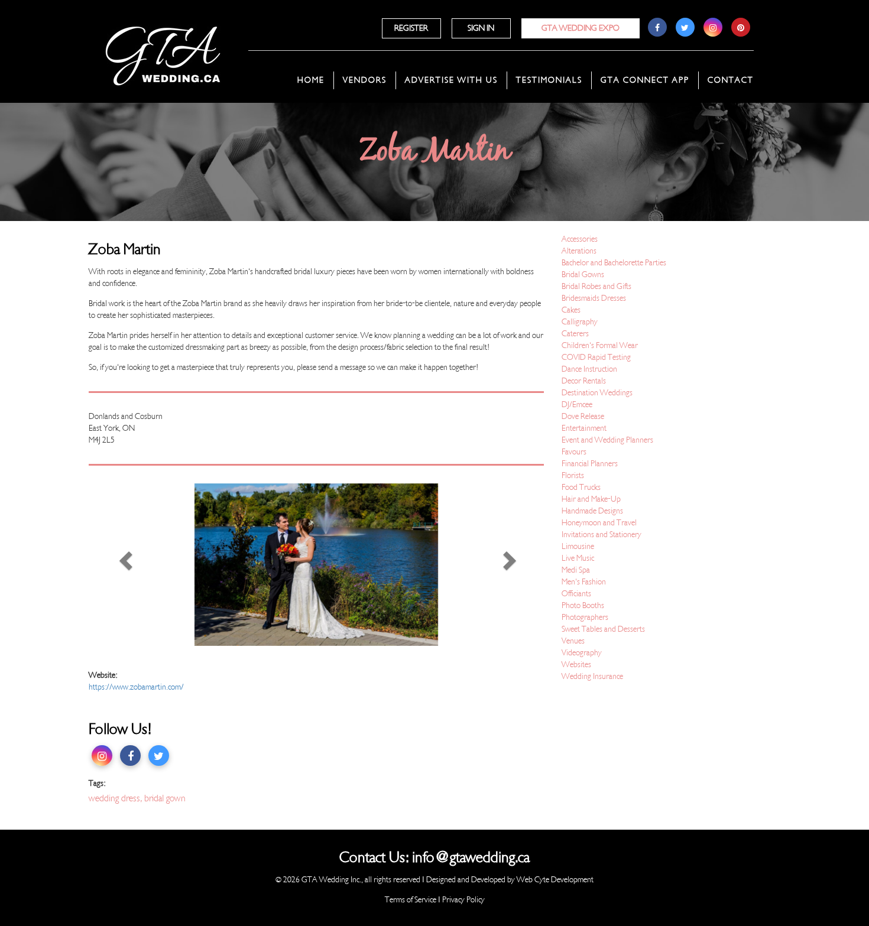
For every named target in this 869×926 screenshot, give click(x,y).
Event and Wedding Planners (607, 440)
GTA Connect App (645, 80)
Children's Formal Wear (600, 345)
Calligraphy (580, 322)
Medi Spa (576, 570)
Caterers (575, 334)
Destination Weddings (597, 393)
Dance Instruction (589, 369)
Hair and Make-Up (591, 499)
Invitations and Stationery (601, 534)
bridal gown (165, 798)
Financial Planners (590, 464)
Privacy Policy (463, 900)
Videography (582, 653)
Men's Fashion (584, 582)
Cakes (571, 310)
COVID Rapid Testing (596, 357)
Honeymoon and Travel (599, 523)
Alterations (579, 251)
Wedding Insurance (592, 676)
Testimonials (549, 80)
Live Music (578, 558)
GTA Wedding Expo (580, 28)
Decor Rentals (584, 381)
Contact (731, 80)
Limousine (578, 546)
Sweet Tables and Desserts (603, 629)
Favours (574, 452)
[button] (123, 564)
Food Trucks (581, 487)
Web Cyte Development (555, 880)
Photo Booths (583, 605)
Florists (573, 475)
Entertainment (584, 428)
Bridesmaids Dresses (594, 298)
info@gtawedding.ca (471, 857)
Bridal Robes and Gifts (596, 286)
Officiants (576, 594)
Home (311, 80)
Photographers (585, 617)
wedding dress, (116, 798)
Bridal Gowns (583, 274)
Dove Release (583, 416)
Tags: (97, 783)
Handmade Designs (592, 511)
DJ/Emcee (577, 404)
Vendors (365, 80)
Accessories (580, 239)
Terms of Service (410, 900)
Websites (576, 664)
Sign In (481, 28)
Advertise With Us (451, 80)
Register (411, 28)
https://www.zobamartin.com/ (136, 687)
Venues (573, 641)
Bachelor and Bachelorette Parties (614, 263)
